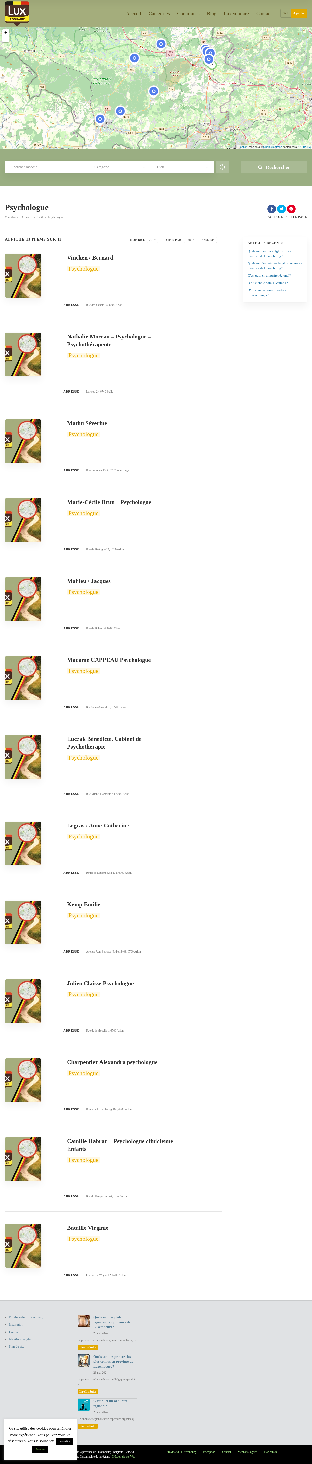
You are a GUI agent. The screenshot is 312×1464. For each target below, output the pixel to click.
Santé (40, 217)
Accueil (133, 13)
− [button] (5, 38)
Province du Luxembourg (26, 1317)
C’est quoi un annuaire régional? (269, 275)
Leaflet (243, 147)
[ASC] (219, 240)
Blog (211, 13)
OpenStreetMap (272, 147)
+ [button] (5, 32)
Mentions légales (20, 1339)
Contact (264, 13)
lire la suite (87, 1347)
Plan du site (16, 1346)
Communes (188, 13)
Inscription (16, 1324)
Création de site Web (123, 1456)
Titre (188, 240)
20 (150, 240)
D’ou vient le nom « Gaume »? (268, 283)
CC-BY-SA (304, 147)
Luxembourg (236, 13)
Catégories (159, 13)
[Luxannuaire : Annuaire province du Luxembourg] (17, 13)
